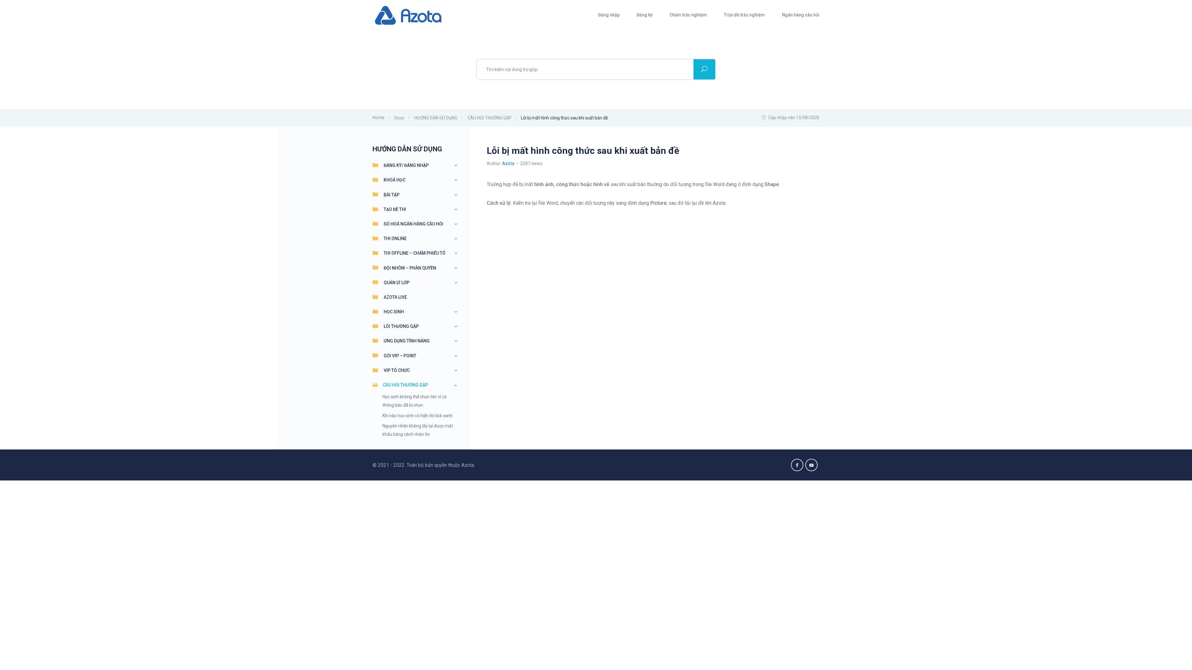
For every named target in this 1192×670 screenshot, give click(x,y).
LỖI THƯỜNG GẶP (401, 326)
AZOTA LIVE (395, 297)
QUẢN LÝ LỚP (396, 282)
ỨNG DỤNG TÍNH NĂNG (407, 340)
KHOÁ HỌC (394, 179)
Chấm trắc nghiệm (688, 14)
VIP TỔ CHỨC (397, 370)
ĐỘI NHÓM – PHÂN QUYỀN (410, 268)
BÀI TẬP (392, 194)
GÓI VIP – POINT (400, 355)
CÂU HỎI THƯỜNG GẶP (405, 384)
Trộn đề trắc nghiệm (744, 14)
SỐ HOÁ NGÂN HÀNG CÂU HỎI (413, 223)
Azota (508, 163)
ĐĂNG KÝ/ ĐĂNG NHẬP (406, 165)
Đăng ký (644, 14)
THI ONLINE (395, 238)
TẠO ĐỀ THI (395, 209)
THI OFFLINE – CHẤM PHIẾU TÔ (414, 253)
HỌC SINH (394, 311)
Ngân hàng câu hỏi (801, 14)
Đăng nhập (609, 14)
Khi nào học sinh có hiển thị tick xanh (417, 415)
